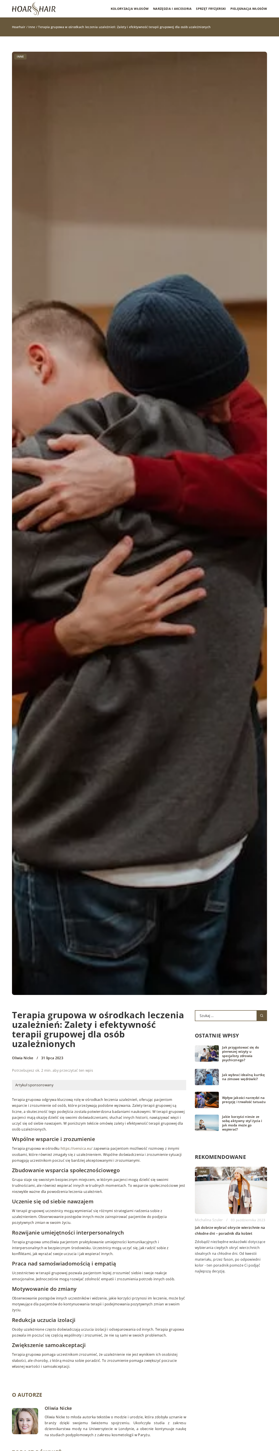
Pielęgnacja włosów (248, 9)
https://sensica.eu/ (77, 1148)
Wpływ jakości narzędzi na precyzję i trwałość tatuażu (244, 1100)
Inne (20, 56)
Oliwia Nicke (22, 1058)
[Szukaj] (262, 1015)
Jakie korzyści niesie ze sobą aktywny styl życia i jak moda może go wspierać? (242, 1123)
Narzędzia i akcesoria (172, 9)
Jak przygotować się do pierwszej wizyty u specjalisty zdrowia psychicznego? (240, 1053)
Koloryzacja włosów (130, 9)
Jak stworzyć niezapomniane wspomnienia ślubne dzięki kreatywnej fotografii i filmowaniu (228, 1239)
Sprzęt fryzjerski (211, 9)
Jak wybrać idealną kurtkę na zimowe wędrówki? (243, 1077)
